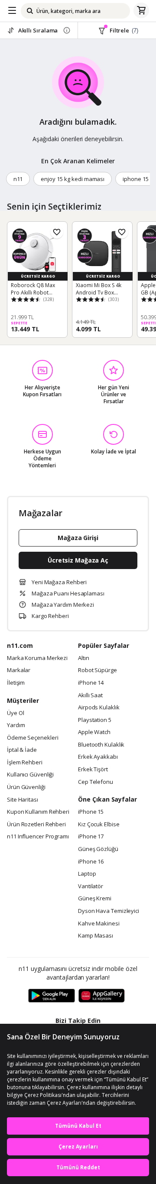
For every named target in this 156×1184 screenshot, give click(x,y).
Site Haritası (22, 799)
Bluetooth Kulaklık (101, 744)
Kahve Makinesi (99, 923)
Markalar (18, 670)
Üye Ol (15, 713)
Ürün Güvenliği (26, 787)
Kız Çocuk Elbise (99, 824)
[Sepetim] (141, 11)
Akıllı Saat (90, 695)
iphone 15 (136, 179)
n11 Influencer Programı (38, 836)
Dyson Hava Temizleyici (108, 911)
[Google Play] (51, 996)
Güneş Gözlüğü (98, 849)
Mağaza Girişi (78, 538)
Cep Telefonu (95, 782)
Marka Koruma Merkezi (37, 658)
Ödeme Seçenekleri (32, 737)
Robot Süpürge (97, 670)
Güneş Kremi (94, 898)
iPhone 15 (91, 812)
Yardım (16, 725)
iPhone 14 (91, 682)
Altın (83, 658)
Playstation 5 (94, 720)
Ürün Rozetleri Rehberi (36, 824)
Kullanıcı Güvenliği (30, 774)
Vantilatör (90, 886)
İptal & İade (22, 750)
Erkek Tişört (93, 769)
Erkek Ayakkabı (98, 757)
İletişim (16, 682)
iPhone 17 (91, 836)
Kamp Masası (95, 935)
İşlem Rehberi (24, 762)
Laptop (87, 873)
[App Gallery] (101, 996)
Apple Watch (94, 732)
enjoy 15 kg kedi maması (72, 179)
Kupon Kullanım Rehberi (38, 812)
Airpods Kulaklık (99, 707)
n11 (18, 179)
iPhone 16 (91, 861)
